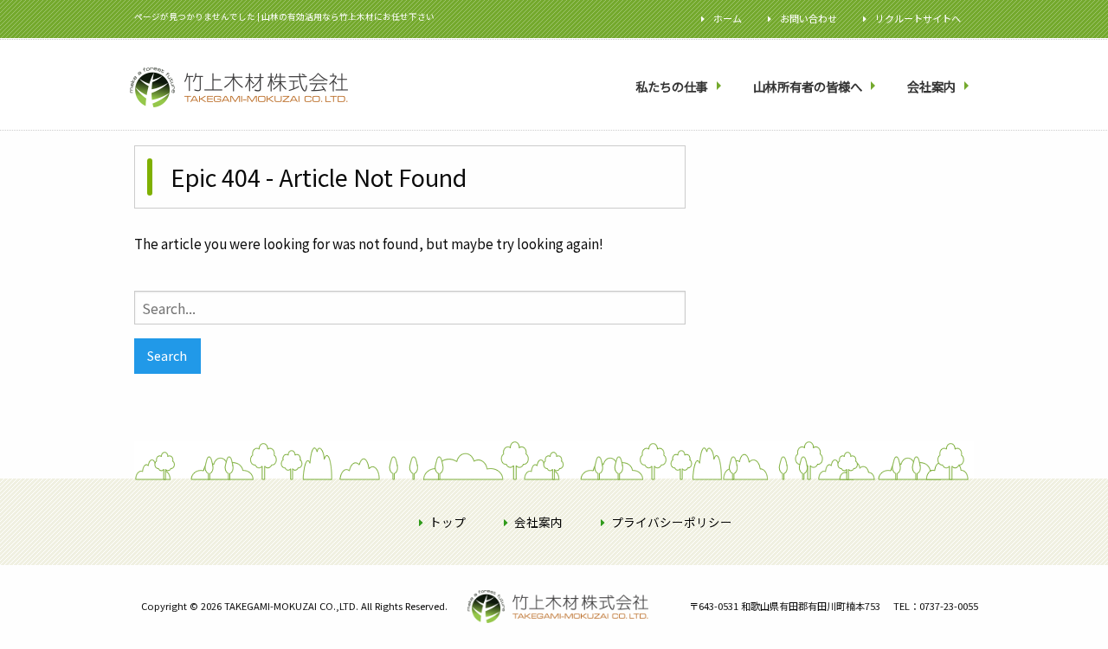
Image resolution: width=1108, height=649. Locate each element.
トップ (447, 521)
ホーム (727, 18)
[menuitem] (680, 87)
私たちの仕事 (671, 86)
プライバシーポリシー (671, 521)
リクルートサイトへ (918, 18)
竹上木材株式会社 (522, 633)
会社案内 (931, 86)
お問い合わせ (808, 18)
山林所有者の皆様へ (807, 86)
